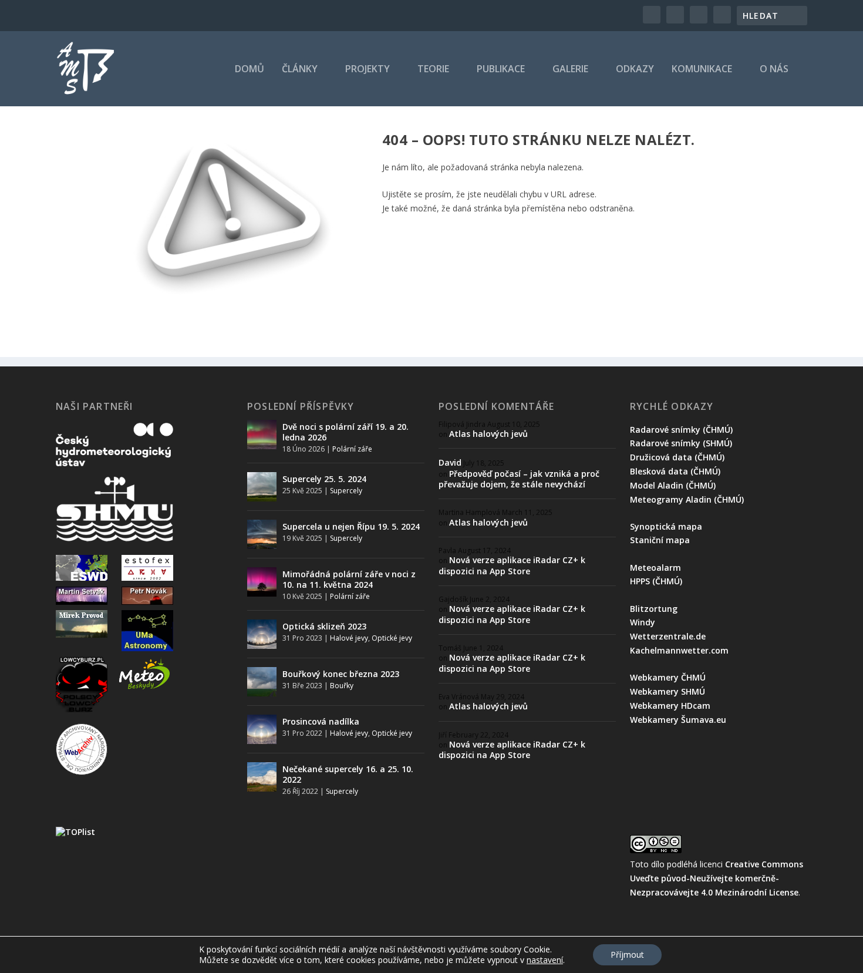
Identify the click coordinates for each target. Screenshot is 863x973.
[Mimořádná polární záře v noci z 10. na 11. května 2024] (262, 582)
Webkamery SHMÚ (667, 691)
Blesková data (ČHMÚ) (675, 471)
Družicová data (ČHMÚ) (677, 457)
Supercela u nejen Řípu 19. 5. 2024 (351, 526)
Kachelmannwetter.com (679, 650)
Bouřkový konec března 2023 (340, 673)
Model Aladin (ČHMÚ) (673, 485)
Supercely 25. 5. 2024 (324, 478)
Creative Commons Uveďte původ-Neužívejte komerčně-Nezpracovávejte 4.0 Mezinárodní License (716, 878)
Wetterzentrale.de (668, 636)
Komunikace (702, 69)
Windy (642, 622)
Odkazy (635, 69)
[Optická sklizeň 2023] (262, 634)
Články (300, 69)
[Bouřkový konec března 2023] (262, 681)
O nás (774, 69)
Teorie (433, 69)
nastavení (545, 960)
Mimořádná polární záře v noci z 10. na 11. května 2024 (349, 579)
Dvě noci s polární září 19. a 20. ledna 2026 (345, 432)
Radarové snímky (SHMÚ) (681, 443)
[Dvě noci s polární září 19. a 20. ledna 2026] (262, 434)
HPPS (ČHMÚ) (656, 581)
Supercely (346, 491)
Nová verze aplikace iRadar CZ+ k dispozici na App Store (512, 565)
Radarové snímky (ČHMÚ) (681, 429)
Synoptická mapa (666, 526)
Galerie (570, 69)
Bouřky (341, 686)
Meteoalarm (655, 567)
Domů (249, 69)
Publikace (501, 69)
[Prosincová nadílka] (262, 729)
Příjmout (627, 954)
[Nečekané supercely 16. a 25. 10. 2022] (262, 777)
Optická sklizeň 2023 (324, 626)
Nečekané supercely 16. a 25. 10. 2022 (347, 774)
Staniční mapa (660, 540)
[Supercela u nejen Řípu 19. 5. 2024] (262, 534)
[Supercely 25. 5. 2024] (262, 486)
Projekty (367, 69)
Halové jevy (349, 638)
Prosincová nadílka (320, 721)
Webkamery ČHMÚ (668, 677)
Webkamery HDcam (670, 705)
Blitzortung (653, 608)
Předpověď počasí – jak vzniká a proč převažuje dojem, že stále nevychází (519, 479)
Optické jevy (392, 638)
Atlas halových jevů (488, 433)
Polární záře (352, 449)
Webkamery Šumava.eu (678, 719)
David (450, 462)
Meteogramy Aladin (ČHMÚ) (687, 499)
